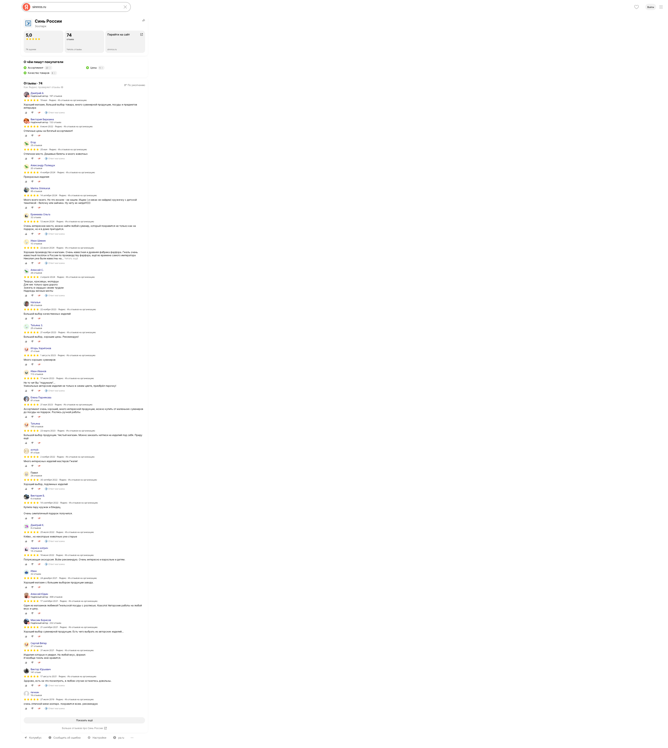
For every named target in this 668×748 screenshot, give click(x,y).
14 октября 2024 (48, 195)
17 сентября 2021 (49, 601)
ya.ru (121, 737)
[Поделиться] (143, 20)
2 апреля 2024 (47, 277)
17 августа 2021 (48, 676)
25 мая (43, 149)
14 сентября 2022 (49, 502)
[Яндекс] (26, 7)
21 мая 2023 (46, 404)
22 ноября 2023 (48, 309)
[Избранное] (636, 7)
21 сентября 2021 (49, 627)
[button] (134, 85)
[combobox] (75, 6)
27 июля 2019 (47, 699)
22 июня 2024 (47, 247)
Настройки (99, 737)
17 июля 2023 (47, 378)
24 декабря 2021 (48, 578)
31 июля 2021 (47, 650)
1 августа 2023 (48, 355)
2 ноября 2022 (47, 456)
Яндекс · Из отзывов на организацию (68, 100)
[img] (31, 100)
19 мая (43, 100)
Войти (650, 7)
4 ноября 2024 (47, 172)
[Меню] (661, 6)
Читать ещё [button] (71, 258)
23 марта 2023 (47, 430)
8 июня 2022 (46, 126)
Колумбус (35, 737)
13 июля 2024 (47, 221)
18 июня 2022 (47, 555)
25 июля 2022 (47, 532)
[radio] (26, 112)
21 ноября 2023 (48, 332)
